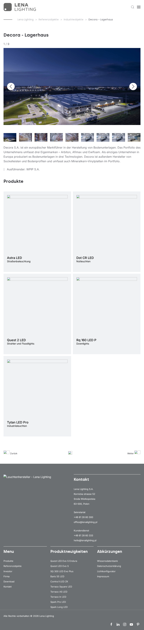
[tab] (10, 139)
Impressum (103, 576)
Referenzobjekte (13, 566)
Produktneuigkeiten (69, 551)
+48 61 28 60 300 (83, 517)
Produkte (8, 561)
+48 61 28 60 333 (83, 535)
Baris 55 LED (57, 576)
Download (9, 581)
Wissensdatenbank (107, 561)
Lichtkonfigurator (106, 571)
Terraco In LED (58, 596)
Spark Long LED (59, 607)
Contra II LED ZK (59, 581)
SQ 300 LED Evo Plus (61, 571)
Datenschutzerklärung (109, 566)
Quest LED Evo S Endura (63, 561)
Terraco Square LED (61, 586)
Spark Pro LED (58, 601)
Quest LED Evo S (59, 566)
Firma (6, 576)
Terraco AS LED (58, 591)
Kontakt (8, 586)
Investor (8, 571)
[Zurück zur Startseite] (20, 7)
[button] (132, 7)
